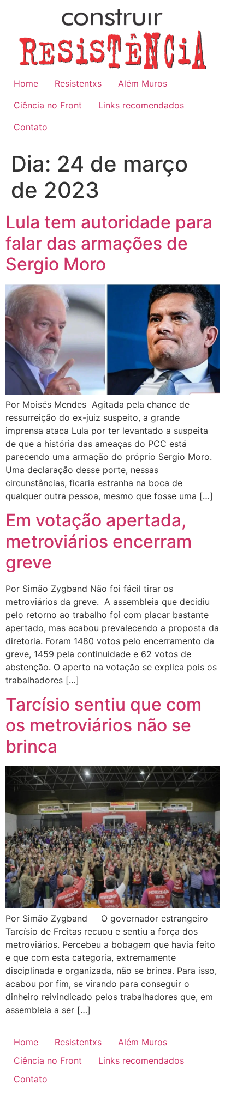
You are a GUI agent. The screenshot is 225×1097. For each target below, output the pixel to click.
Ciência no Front (48, 105)
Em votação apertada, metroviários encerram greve (98, 541)
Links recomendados (141, 105)
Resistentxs (78, 83)
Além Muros (142, 83)
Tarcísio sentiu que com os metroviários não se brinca (103, 725)
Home (26, 83)
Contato (31, 127)
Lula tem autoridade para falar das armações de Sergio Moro (108, 243)
